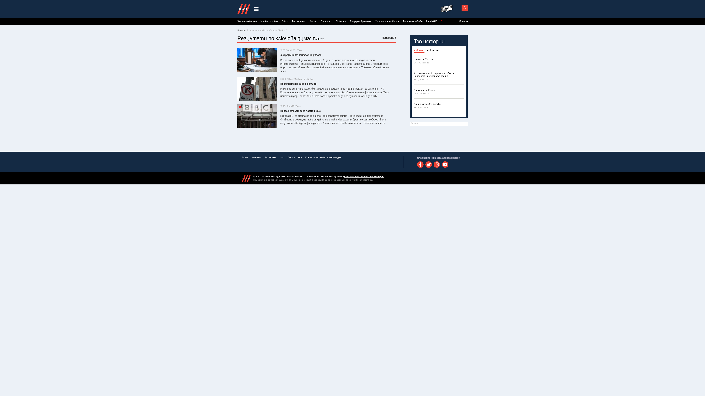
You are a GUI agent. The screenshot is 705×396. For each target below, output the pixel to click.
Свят (285, 21)
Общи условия (295, 157)
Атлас (313, 21)
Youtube (445, 164)
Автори (463, 21)
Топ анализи (299, 21)
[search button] (465, 8)
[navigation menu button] (256, 9)
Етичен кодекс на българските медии (323, 157)
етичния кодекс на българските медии (364, 176)
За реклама (270, 157)
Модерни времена (360, 21)
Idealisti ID (431, 21)
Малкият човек (269, 21)
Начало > (242, 30)
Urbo (282, 157)
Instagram (437, 164)
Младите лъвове (413, 21)
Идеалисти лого (243, 9)
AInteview (341, 21)
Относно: (326, 21)
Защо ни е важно (247, 21)
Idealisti (246, 178)
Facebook (420, 164)
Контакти (256, 157)
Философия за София (387, 21)
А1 (442, 21)
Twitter (428, 164)
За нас (245, 157)
